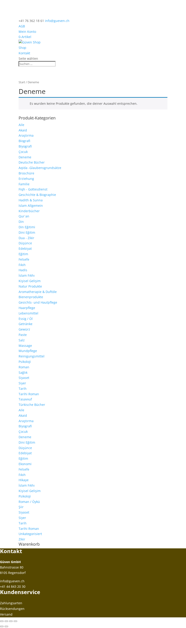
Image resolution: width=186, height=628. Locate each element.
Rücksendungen (12, 609)
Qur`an (24, 216)
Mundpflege (28, 351)
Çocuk (23, 152)
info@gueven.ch (12, 581)
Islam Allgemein (31, 205)
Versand (6, 614)
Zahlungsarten (11, 603)
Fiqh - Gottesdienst (33, 189)
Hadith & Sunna (31, 200)
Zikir (22, 539)
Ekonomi (25, 464)
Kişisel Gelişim (30, 281)
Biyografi (25, 146)
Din (21, 221)
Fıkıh (22, 265)
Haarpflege (27, 308)
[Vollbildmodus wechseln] (6, 621)
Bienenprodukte (31, 297)
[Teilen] (11, 621)
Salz (22, 340)
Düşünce (25, 243)
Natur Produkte (30, 286)
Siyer (22, 383)
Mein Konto (27, 31)
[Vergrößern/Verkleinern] (2, 621)
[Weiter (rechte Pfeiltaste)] (6, 626)
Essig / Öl (26, 318)
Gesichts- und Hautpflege (38, 302)
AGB (22, 26)
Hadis (23, 270)
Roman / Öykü (29, 502)
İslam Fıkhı (27, 275)
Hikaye (24, 480)
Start (22, 82)
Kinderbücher (29, 211)
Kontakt (24, 53)
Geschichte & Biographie (37, 195)
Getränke (25, 324)
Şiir (21, 507)
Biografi (24, 141)
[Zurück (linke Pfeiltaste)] (2, 626)
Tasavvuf (25, 399)
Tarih (23, 388)
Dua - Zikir (26, 238)
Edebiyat (25, 248)
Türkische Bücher (32, 404)
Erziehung (26, 178)
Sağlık (23, 372)
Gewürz (24, 329)
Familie (24, 184)
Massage (25, 345)
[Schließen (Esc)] (15, 621)
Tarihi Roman (29, 394)
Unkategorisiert (30, 534)
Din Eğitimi (27, 227)
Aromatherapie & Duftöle (38, 292)
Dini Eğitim (27, 232)
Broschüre (26, 173)
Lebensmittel (28, 313)
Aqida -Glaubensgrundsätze (40, 168)
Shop (22, 47)
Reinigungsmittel (31, 356)
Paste (23, 335)
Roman (24, 367)
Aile (21, 125)
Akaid (23, 130)
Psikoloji (25, 361)
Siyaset (24, 378)
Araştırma (26, 135)
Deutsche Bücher (32, 162)
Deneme (25, 157)
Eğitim (23, 254)
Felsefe (24, 259)
